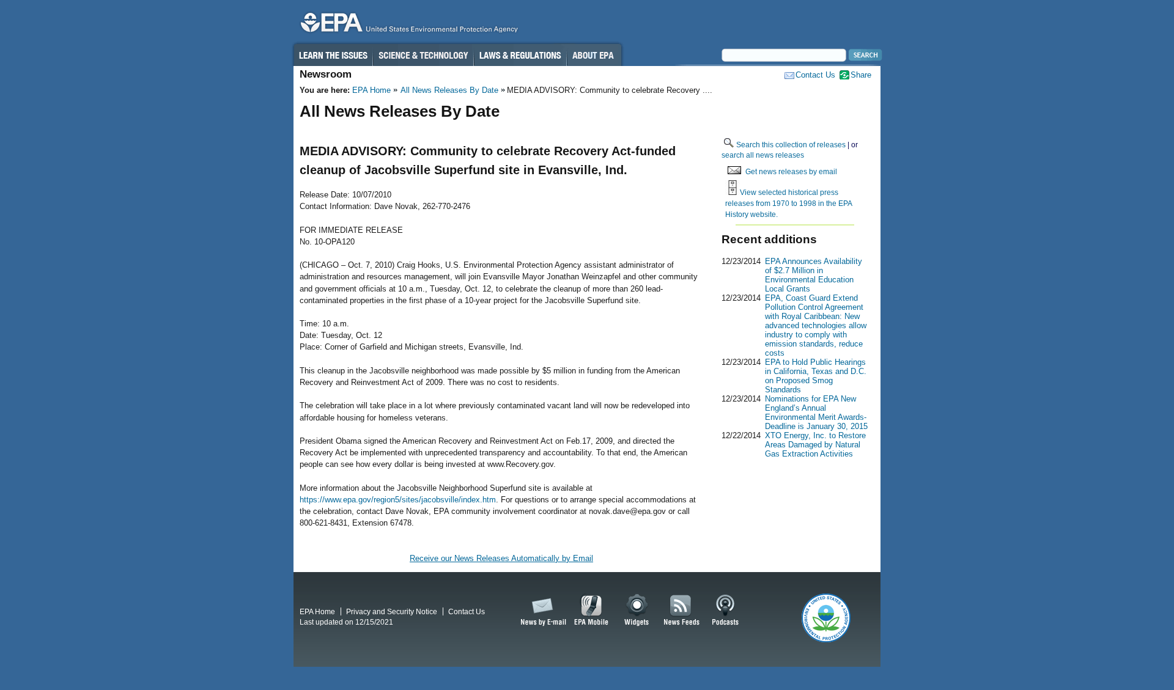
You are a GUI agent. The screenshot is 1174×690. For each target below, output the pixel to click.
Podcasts (725, 610)
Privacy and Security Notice (391, 611)
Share (861, 74)
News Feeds (681, 610)
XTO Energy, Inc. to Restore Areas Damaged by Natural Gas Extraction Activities (815, 444)
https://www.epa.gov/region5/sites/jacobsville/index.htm (398, 499)
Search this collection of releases (791, 145)
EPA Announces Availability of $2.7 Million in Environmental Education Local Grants (813, 275)
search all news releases (763, 155)
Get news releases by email (791, 171)
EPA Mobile (592, 610)
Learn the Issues (332, 55)
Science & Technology (423, 55)
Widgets (637, 610)
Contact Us (815, 74)
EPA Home (371, 90)
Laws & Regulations (520, 55)
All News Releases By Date (449, 90)
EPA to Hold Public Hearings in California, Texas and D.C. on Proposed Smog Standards (815, 376)
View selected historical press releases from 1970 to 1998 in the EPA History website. (788, 203)
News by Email (541, 610)
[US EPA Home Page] (407, 25)
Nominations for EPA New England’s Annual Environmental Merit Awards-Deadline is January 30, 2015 (816, 412)
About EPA (594, 55)
